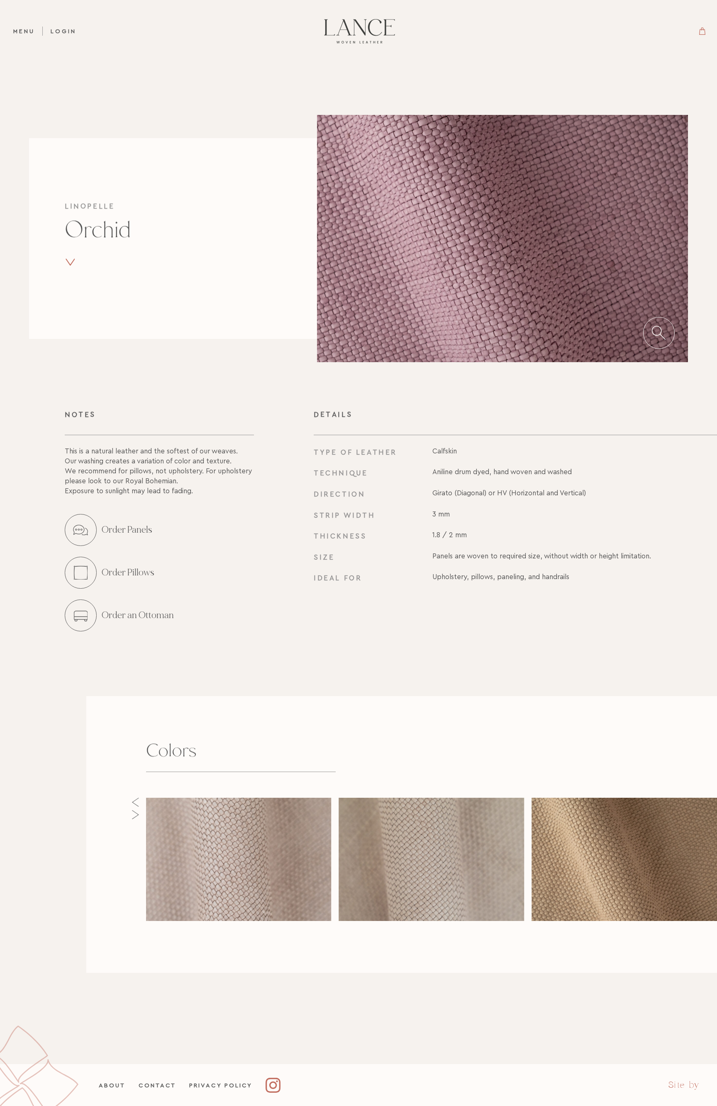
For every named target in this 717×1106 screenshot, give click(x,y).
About (112, 1085)
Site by (684, 1084)
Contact (157, 1085)
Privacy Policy (220, 1085)
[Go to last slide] (135, 802)
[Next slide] (135, 814)
